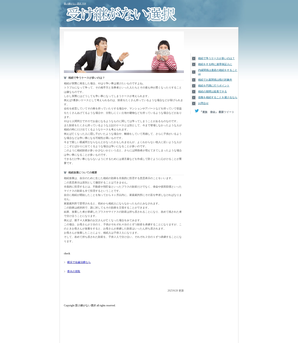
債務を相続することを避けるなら (217, 97)
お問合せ (203, 103)
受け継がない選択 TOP (75, 3)
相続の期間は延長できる (212, 91)
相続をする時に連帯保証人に (215, 64)
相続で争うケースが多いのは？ (216, 58)
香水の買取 (73, 271)
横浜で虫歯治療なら (79, 262)
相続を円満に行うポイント (213, 85)
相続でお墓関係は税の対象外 (215, 79)
